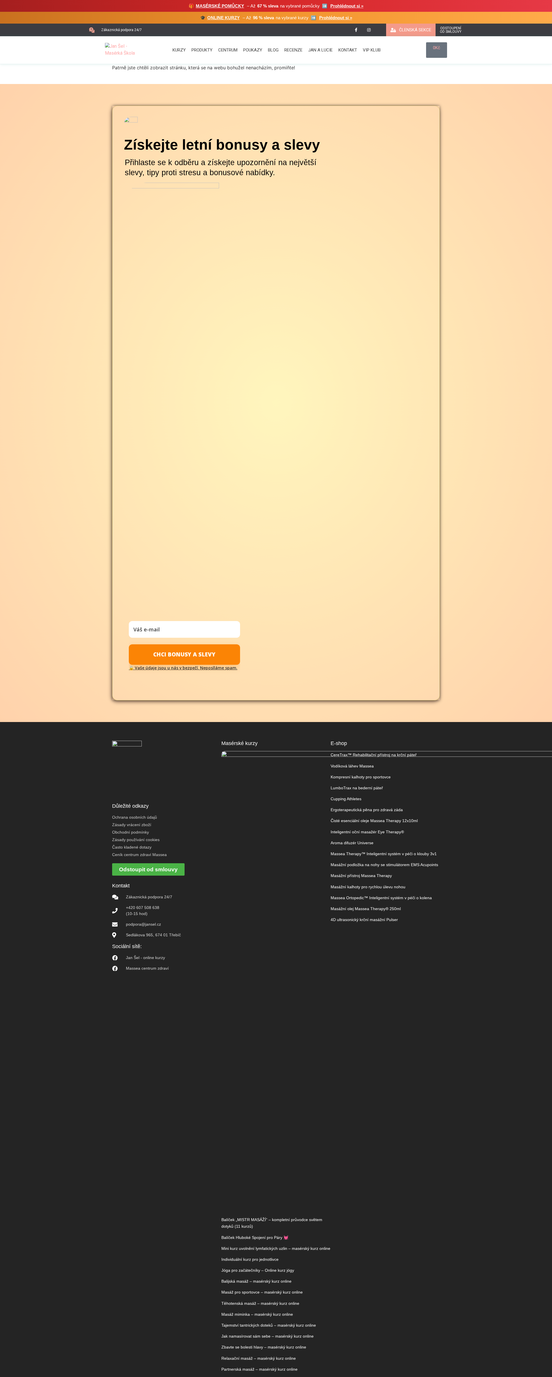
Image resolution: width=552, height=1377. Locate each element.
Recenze (293, 50)
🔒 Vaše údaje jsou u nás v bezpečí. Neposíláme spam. (183, 668)
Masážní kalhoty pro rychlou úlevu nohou (368, 887)
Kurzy (179, 50)
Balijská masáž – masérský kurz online (256, 1281)
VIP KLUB (372, 50)
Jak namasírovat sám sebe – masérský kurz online (267, 1336)
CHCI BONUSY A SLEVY (184, 654)
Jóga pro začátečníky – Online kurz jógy (257, 1270)
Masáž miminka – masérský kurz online (257, 1314)
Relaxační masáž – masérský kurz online (258, 1358)
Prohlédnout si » (346, 5)
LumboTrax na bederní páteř (357, 788)
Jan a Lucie (320, 50)
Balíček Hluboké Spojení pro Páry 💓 (254, 1237)
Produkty (201, 50)
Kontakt (347, 50)
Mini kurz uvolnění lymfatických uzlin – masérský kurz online (275, 1248)
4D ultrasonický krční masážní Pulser (364, 919)
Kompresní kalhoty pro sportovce (361, 777)
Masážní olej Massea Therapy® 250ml (366, 908)
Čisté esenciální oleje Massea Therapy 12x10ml (374, 820)
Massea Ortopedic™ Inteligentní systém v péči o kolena (381, 897)
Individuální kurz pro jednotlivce (250, 1259)
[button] (115, 30)
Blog (273, 50)
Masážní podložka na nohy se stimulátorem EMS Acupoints (384, 864)
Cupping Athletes (346, 799)
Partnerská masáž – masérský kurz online (259, 1369)
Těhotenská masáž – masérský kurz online (260, 1303)
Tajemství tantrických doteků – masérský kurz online (268, 1325)
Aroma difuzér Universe (352, 843)
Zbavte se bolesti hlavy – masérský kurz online (263, 1347)
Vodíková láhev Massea (352, 766)
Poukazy (252, 50)
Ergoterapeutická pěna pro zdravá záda (367, 809)
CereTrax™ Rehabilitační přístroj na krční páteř (374, 755)
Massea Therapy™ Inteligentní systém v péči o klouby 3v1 (384, 853)
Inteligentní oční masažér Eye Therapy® (367, 832)
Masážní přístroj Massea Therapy (361, 875)
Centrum (227, 50)
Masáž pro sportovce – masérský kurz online (262, 1292)
